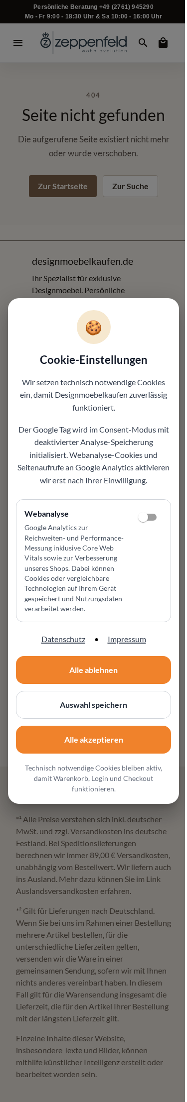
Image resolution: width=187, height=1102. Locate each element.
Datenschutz (63, 639)
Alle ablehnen (93, 669)
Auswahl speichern (93, 704)
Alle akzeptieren (93, 739)
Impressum (127, 639)
